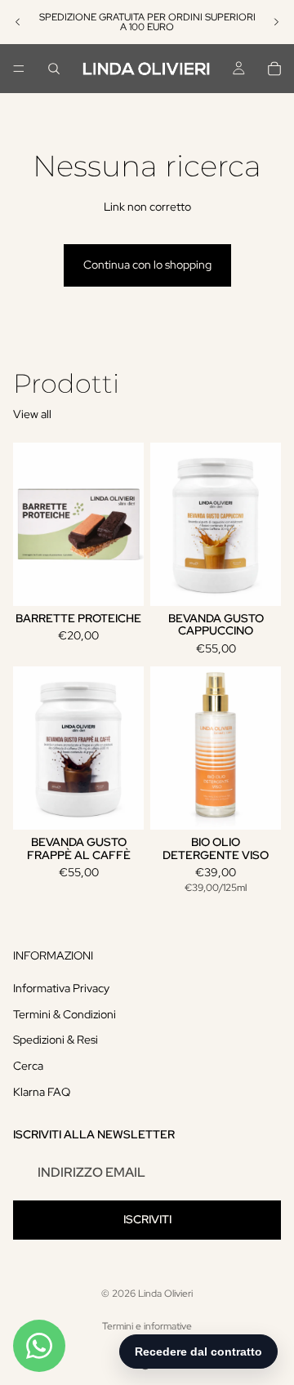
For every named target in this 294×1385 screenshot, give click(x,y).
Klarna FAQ (41, 1091)
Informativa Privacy (61, 988)
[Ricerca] (54, 69)
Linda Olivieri (165, 1293)
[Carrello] (274, 69)
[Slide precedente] (18, 22)
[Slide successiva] (276, 22)
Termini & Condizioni (64, 1014)
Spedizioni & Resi (55, 1039)
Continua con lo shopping (147, 264)
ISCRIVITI (147, 1219)
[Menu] (19, 68)
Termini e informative (147, 1326)
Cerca (28, 1065)
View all (32, 414)
